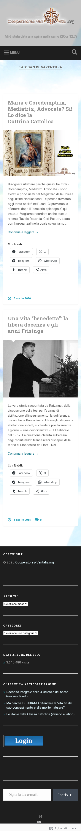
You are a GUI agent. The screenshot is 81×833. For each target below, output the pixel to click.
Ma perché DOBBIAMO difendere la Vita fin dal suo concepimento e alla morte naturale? (39, 705)
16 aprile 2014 (21, 519)
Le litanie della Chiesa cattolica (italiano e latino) (40, 714)
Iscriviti (65, 794)
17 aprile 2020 (21, 298)
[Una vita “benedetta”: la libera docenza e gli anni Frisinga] (40, 369)
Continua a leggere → (23, 232)
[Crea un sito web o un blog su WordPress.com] (40, 817)
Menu (15, 53)
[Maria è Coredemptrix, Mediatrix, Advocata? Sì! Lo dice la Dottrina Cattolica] (40, 153)
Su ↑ (40, 821)
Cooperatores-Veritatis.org (34, 562)
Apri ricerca (73, 52)
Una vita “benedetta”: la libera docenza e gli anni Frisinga (38, 324)
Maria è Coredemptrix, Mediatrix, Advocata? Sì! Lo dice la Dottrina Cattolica (40, 112)
